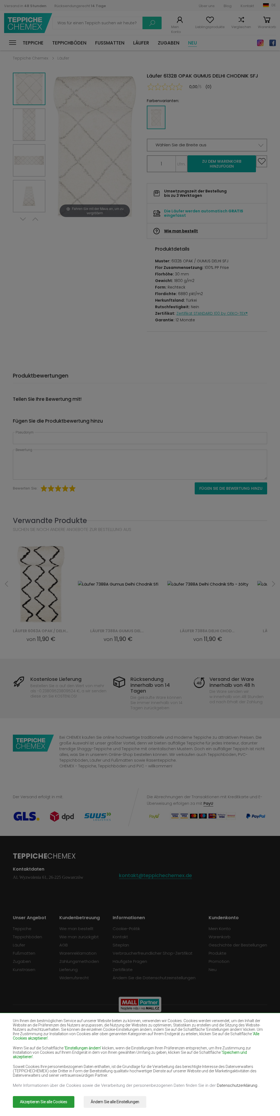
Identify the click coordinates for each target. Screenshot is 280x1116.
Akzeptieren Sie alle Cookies (43, 1102)
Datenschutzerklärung (237, 1085)
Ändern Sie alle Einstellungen (115, 1102)
